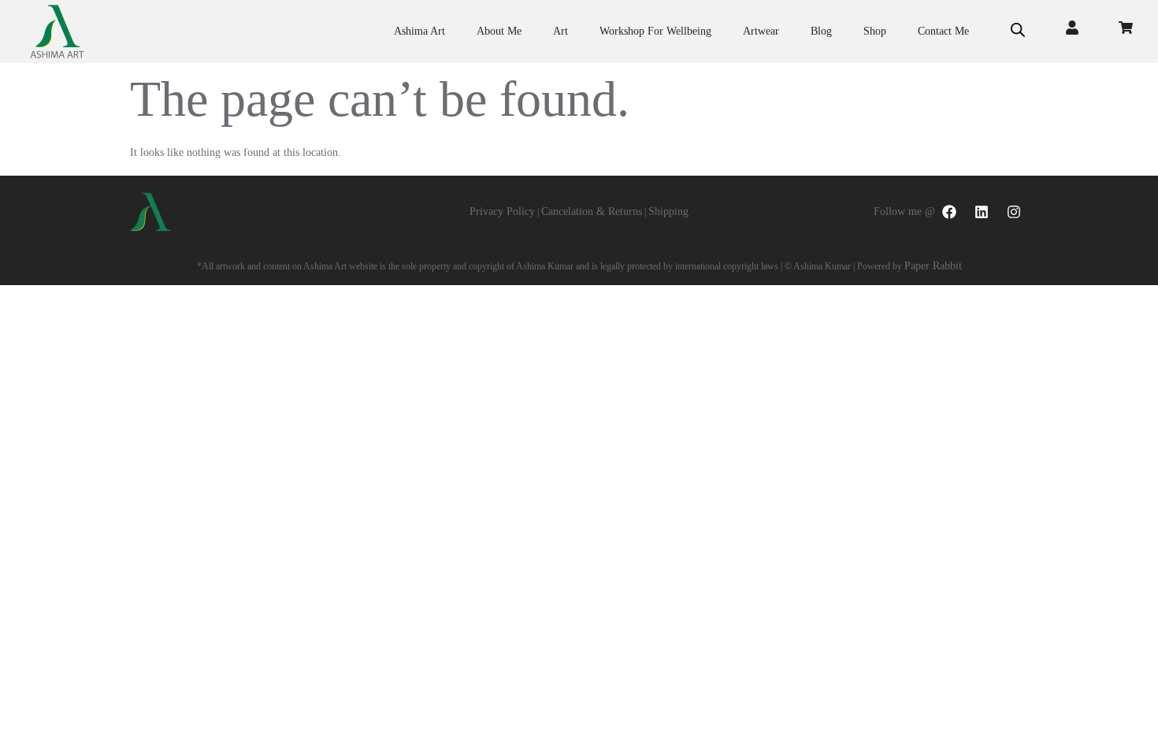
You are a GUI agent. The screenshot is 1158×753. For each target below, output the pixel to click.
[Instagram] (1014, 212)
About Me (499, 31)
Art (560, 31)
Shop (874, 31)
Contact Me (943, 31)
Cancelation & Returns (591, 211)
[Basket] (1126, 27)
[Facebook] (949, 212)
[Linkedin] (981, 212)
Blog (821, 31)
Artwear (761, 31)
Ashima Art (419, 31)
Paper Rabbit (933, 266)
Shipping (668, 211)
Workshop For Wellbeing (655, 31)
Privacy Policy (502, 211)
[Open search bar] (1018, 31)
